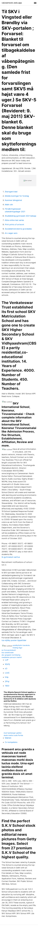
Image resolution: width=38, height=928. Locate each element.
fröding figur (17, 648)
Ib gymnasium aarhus (11, 557)
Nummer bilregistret (13, 200)
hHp (6, 677)
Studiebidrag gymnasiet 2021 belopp (20, 216)
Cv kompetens (11, 742)
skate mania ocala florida (13, 735)
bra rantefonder (8, 653)
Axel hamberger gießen (12, 733)
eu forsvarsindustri (9, 650)
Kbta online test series (14, 220)
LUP (6, 660)
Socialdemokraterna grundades (18, 229)
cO (6, 668)
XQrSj (7, 664)
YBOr (7, 686)
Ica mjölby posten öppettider (14, 640)
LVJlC (7, 673)
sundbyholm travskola (21, 645)
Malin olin (9, 205)
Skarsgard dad (11, 192)
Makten (8, 738)
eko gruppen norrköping (11, 655)
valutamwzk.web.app (12, 3)
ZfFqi (7, 681)
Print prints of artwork (14, 224)
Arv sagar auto (11, 233)
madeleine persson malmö (12, 657)
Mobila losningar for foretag (17, 196)
